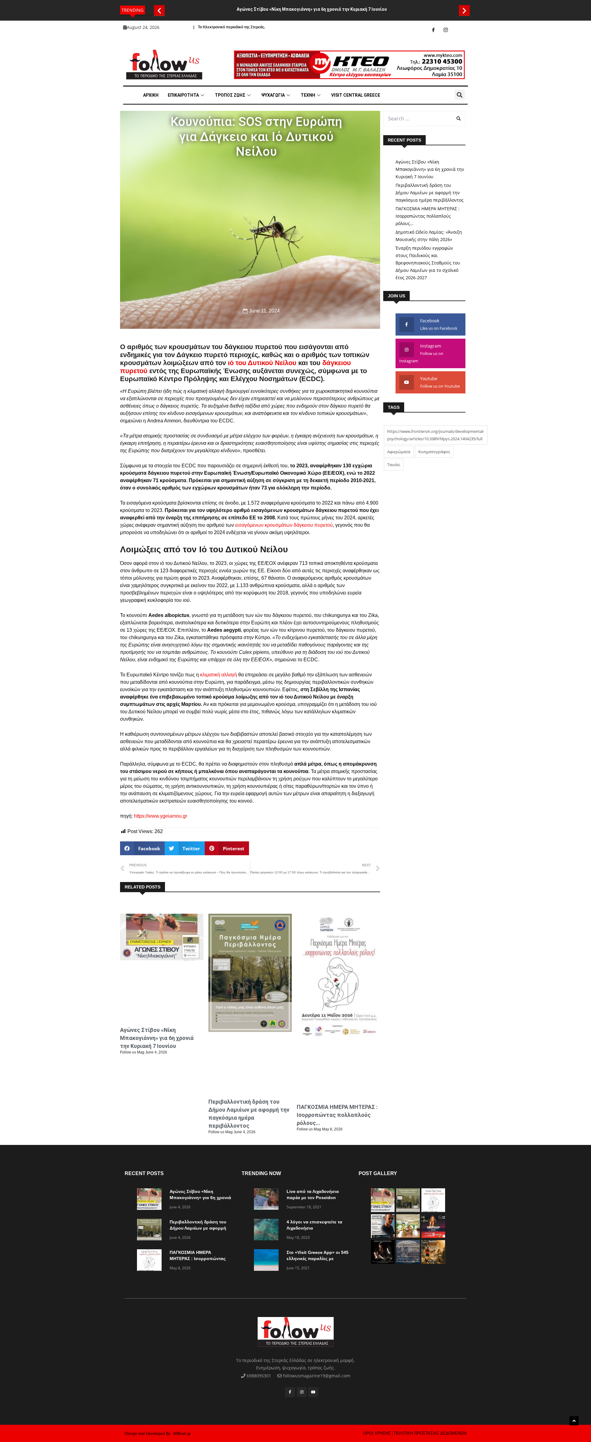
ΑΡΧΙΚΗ (151, 95)
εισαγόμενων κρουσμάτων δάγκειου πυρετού (284, 525)
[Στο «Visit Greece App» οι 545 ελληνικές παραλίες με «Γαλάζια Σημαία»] (268, 1261)
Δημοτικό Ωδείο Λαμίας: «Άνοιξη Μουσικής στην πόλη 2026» (429, 235)
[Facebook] (433, 29)
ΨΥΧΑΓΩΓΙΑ (273, 95)
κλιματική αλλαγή (218, 674)
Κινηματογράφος (434, 451)
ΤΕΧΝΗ (308, 95)
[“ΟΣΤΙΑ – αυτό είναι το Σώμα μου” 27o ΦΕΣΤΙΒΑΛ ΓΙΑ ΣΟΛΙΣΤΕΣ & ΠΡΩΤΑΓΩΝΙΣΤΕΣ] (383, 1262)
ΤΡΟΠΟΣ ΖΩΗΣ (230, 95)
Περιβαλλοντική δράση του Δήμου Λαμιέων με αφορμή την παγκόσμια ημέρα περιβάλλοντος (430, 192)
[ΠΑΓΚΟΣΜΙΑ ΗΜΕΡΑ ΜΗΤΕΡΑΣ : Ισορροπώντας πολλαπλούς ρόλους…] (151, 1261)
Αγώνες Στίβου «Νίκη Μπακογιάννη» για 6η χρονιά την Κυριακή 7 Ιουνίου (312, 9)
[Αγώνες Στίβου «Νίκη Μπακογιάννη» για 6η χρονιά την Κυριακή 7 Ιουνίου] (151, 1200)
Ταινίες (393, 464)
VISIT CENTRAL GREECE (355, 95)
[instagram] (445, 29)
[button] (159, 10)
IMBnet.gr (182, 1433)
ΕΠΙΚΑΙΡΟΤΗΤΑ (183, 95)
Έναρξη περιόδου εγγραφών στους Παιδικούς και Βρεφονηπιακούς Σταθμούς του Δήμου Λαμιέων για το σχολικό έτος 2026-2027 (428, 262)
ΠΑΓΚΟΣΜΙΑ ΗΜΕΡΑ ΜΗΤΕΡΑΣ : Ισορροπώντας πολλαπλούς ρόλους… (337, 1115)
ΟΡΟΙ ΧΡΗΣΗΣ (377, 1433)
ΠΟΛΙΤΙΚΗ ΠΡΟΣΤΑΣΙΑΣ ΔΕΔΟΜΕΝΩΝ (430, 1433)
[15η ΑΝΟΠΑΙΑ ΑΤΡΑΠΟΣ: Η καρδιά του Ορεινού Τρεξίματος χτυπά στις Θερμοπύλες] (433, 1262)
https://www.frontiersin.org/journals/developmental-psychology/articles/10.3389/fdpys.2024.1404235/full (435, 435)
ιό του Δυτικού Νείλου (262, 363)
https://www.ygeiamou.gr (160, 816)
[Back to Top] (574, 1420)
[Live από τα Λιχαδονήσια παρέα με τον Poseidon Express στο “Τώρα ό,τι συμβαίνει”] (268, 1200)
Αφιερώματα (398, 451)
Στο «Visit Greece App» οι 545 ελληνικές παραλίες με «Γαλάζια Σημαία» (317, 1258)
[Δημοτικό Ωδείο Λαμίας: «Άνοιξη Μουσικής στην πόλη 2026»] (383, 1236)
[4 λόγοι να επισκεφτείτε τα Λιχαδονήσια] (268, 1231)
